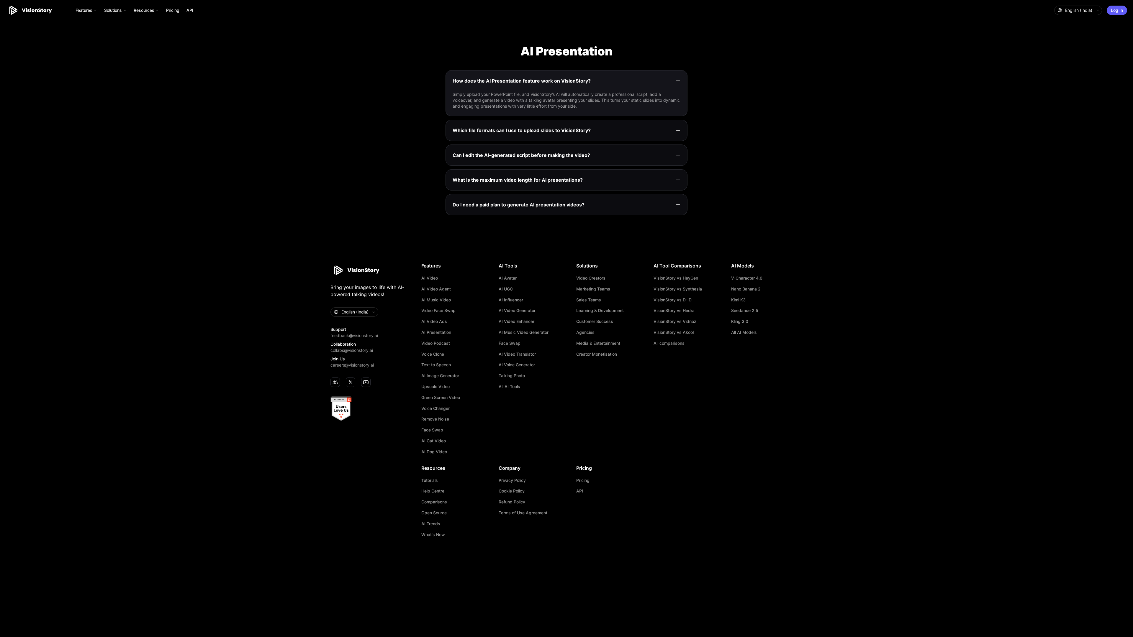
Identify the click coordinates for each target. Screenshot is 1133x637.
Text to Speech (436, 364)
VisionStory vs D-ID (673, 300)
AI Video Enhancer (516, 321)
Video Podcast (435, 343)
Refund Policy (512, 502)
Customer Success (594, 321)
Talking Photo (512, 375)
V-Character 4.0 (746, 278)
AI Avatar (508, 278)
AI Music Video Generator (524, 332)
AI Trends (430, 523)
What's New (433, 534)
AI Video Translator (517, 354)
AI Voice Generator (517, 364)
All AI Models (744, 332)
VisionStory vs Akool (674, 332)
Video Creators (590, 278)
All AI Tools (509, 386)
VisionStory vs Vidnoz (675, 321)
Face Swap (432, 430)
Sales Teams (588, 300)
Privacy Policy (512, 480)
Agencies (585, 332)
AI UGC (506, 289)
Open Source (434, 512)
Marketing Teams (593, 289)
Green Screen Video (440, 397)
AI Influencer (511, 300)
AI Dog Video (434, 451)
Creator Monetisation (596, 354)
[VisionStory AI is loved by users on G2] (372, 408)
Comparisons (434, 502)
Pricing (172, 10)
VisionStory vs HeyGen (676, 278)
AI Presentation (436, 332)
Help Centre (432, 491)
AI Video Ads (434, 321)
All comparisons (669, 343)
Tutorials (429, 480)
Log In (1117, 10)
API (189, 10)
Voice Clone (432, 354)
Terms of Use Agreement (523, 512)
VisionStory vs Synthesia (678, 289)
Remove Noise (435, 419)
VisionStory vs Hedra (674, 310)
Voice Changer (435, 408)
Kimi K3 (738, 300)
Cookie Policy (512, 491)
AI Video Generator (517, 310)
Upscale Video (435, 386)
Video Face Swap (438, 310)
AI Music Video (436, 300)
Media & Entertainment (598, 343)
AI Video (429, 278)
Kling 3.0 (739, 321)
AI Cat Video (433, 441)
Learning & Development (600, 310)
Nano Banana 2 (746, 289)
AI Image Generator (440, 375)
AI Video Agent (436, 289)
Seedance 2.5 (744, 310)
